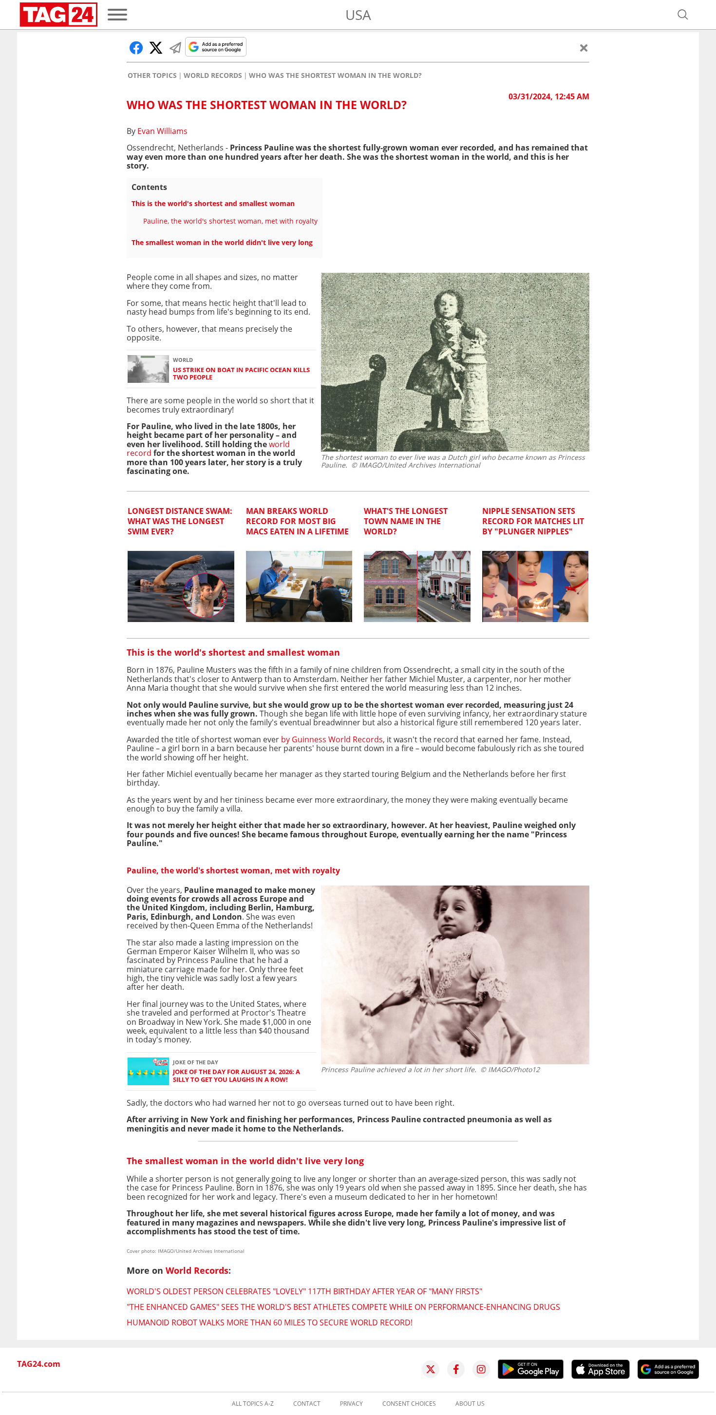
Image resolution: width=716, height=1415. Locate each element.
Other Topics (152, 75)
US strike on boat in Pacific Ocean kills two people (241, 373)
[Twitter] (430, 1369)
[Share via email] (175, 47)
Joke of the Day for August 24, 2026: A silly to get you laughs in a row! (236, 1075)
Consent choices (409, 1403)
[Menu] (117, 14)
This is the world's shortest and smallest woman (213, 203)
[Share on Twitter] (156, 47)
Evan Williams (162, 131)
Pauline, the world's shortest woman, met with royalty (230, 221)
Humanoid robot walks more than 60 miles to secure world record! (270, 1322)
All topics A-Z (253, 1403)
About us (470, 1403)
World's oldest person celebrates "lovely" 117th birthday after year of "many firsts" (304, 1291)
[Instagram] (481, 1369)
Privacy (351, 1403)
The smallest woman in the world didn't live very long (222, 242)
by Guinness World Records (332, 739)
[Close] (584, 47)
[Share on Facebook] (136, 47)
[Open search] (683, 14)
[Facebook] (456, 1369)
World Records (213, 75)
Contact (306, 1403)
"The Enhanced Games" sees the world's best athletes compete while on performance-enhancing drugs (343, 1307)
